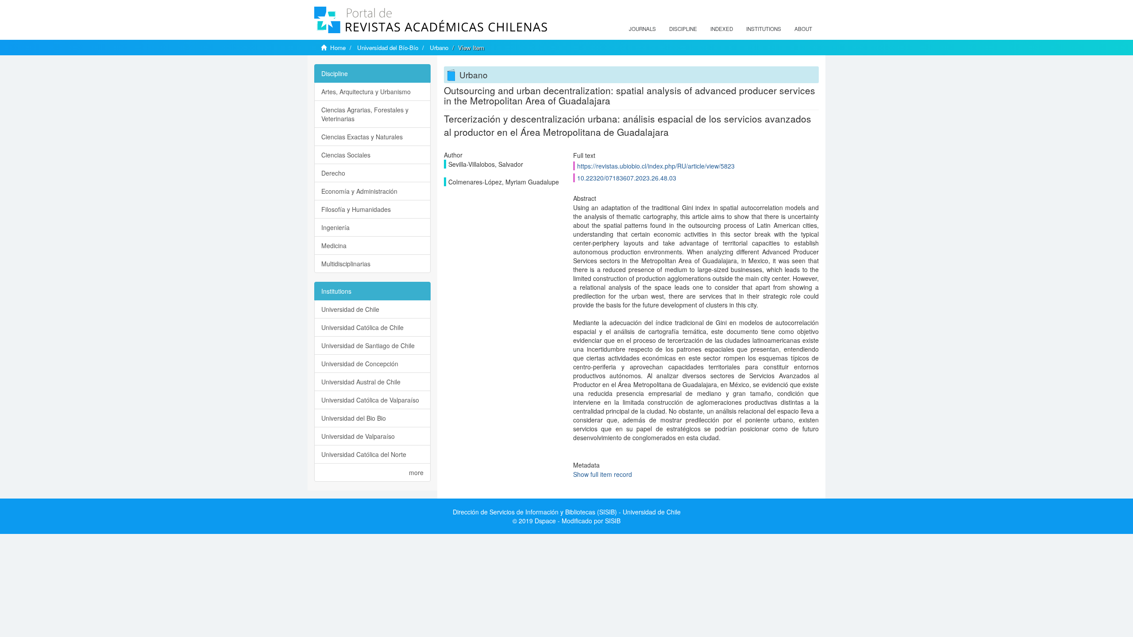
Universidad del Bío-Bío (387, 47)
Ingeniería (335, 227)
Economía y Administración (359, 191)
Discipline (683, 28)
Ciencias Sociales (345, 154)
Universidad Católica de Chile (362, 327)
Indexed (721, 28)
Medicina (334, 245)
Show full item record (602, 474)
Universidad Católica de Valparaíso (370, 399)
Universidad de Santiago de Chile (368, 345)
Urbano (439, 47)
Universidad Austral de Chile (361, 381)
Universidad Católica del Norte (363, 454)
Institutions (763, 28)
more (416, 472)
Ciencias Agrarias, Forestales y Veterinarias (364, 114)
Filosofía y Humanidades (356, 209)
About (803, 28)
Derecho (333, 173)
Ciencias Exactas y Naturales (362, 136)
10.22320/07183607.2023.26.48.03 (626, 177)
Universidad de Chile (350, 309)
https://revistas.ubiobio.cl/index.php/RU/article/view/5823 (656, 165)
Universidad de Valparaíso (358, 436)
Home (338, 47)
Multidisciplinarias (345, 263)
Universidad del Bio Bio (353, 418)
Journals (642, 28)
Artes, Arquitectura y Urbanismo (366, 91)
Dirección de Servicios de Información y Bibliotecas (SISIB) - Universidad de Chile (567, 511)
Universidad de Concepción (359, 363)
